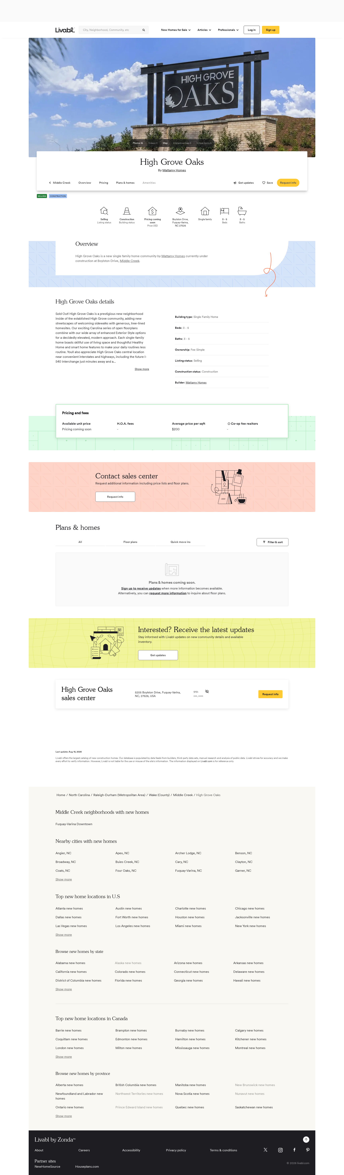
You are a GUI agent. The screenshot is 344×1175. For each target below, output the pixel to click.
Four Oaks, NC (125, 870)
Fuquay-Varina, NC (188, 870)
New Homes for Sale (174, 29)
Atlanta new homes (69, 908)
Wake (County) (159, 795)
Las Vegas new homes (71, 926)
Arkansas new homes (248, 963)
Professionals (226, 29)
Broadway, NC (66, 862)
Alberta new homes (69, 1085)
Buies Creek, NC (127, 862)
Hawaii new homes (246, 980)
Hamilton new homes (190, 1039)
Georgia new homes (188, 980)
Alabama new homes (70, 963)
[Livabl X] (265, 1150)
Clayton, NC (243, 862)
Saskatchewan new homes (254, 1107)
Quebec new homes (189, 1107)
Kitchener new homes (250, 1039)
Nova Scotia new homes (192, 1094)
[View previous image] (42, 99)
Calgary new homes (249, 1030)
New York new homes (250, 926)
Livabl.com (206, 761)
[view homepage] (65, 29)
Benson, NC (243, 853)
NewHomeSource (47, 1166)
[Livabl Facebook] (294, 1150)
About (39, 1150)
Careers (84, 1150)
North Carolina (79, 795)
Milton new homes (128, 1048)
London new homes (70, 1048)
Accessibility (131, 1150)
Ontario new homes (70, 1107)
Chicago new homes (249, 908)
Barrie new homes (68, 1030)
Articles (202, 29)
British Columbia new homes (135, 1085)
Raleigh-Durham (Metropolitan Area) (119, 795)
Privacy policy (176, 1150)
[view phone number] (207, 691)
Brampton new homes (131, 1030)
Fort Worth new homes (131, 917)
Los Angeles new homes (132, 926)
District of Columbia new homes (78, 980)
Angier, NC (63, 853)
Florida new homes (128, 980)
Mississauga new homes (192, 1048)
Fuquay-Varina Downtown (74, 824)
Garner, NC (243, 870)
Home (61, 795)
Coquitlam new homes (72, 1039)
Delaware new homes (248, 972)
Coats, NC (63, 870)
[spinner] (143, 30)
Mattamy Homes (174, 170)
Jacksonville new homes (252, 917)
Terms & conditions (223, 1150)
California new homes (71, 972)
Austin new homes (128, 908)
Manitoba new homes (190, 1085)
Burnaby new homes (189, 1030)
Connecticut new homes (191, 972)
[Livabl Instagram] (280, 1150)
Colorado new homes (130, 972)
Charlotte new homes (190, 908)
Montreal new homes (250, 1048)
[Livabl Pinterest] (307, 1150)
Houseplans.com (87, 1166)
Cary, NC (181, 862)
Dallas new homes (68, 917)
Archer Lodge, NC (188, 853)
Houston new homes (189, 917)
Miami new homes (188, 926)
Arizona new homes (188, 963)
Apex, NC (122, 853)
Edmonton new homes (131, 1039)
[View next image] (302, 99)
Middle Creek (129, 261)
